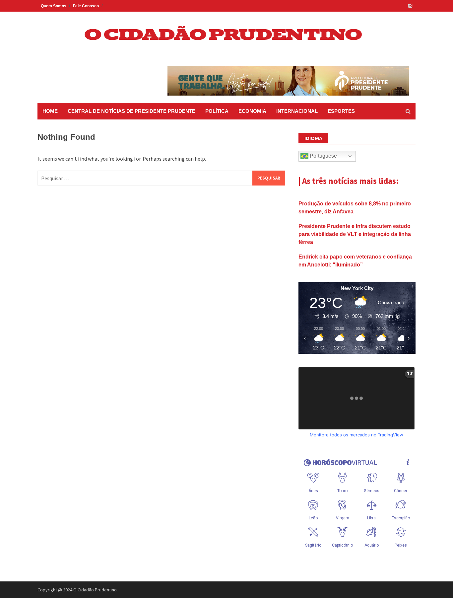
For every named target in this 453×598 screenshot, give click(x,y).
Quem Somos (53, 6)
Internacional (297, 111)
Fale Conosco (86, 6)
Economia (252, 111)
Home (50, 111)
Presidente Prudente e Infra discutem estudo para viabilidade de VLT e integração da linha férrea (354, 234)
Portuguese (322, 156)
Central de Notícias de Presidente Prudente (131, 111)
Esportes (341, 111)
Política (216, 111)
